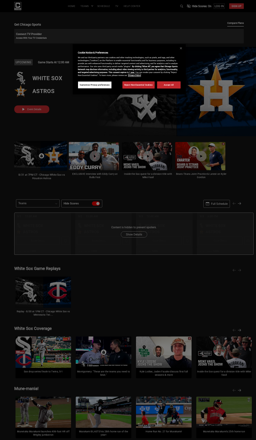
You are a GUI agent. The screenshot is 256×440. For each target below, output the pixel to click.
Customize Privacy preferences (95, 85)
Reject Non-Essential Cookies (138, 85)
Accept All (169, 85)
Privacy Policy (135, 75)
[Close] (181, 48)
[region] (129, 69)
